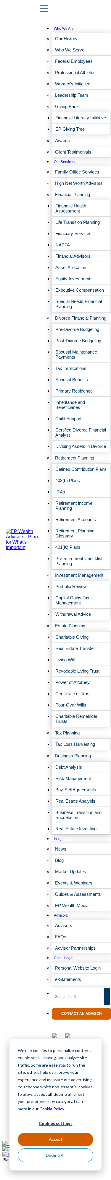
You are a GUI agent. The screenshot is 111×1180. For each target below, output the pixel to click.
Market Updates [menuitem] (70, 871)
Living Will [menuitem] (65, 659)
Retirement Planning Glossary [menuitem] (74, 533)
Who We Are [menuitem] (64, 28)
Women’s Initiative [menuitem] (72, 83)
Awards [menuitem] (62, 140)
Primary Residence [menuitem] (74, 390)
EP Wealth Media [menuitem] (72, 905)
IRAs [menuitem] (60, 491)
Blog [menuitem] (59, 860)
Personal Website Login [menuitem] (78, 967)
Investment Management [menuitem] (79, 575)
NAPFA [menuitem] (62, 244)
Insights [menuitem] (60, 839)
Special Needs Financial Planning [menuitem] (78, 304)
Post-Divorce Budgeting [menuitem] (78, 340)
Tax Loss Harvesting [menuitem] (75, 744)
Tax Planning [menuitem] (67, 732)
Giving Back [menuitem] (67, 106)
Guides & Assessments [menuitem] (78, 894)
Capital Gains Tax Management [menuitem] (72, 600)
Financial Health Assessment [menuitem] (70, 208)
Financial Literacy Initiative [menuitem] (80, 117)
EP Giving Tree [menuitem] (70, 129)
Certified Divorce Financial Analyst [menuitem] (80, 432)
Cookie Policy (51, 1108)
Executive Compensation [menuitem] (79, 290)
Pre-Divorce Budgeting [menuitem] (77, 329)
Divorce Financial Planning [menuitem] (80, 318)
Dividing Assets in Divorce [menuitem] (80, 446)
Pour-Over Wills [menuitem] (70, 704)
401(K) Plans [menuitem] (68, 547)
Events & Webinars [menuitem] (73, 882)
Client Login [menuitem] (63, 958)
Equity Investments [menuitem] (74, 278)
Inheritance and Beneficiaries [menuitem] (70, 405)
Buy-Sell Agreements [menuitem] (75, 789)
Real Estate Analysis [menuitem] (75, 801)
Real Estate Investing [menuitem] (75, 828)
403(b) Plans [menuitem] (67, 480)
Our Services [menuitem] (64, 162)
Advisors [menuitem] (61, 915)
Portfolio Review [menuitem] (71, 586)
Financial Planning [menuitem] (72, 194)
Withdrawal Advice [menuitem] (73, 614)
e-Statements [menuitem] (68, 979)
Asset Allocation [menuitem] (70, 267)
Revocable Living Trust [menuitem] (77, 670)
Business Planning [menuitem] (73, 755)
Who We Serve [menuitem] (69, 49)
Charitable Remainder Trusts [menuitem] (76, 719)
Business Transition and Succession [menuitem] (78, 815)
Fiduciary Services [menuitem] (73, 233)
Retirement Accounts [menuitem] (75, 519)
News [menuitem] (60, 848)
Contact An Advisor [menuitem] (81, 1014)
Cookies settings (56, 1123)
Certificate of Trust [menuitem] (73, 693)
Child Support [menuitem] (68, 418)
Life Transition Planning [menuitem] (77, 222)
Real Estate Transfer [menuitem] (75, 648)
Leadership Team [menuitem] (71, 95)
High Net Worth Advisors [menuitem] (79, 183)
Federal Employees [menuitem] (74, 61)
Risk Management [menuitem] (73, 778)
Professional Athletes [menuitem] (75, 72)
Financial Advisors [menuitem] (73, 256)
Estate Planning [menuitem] (70, 625)
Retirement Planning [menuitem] (74, 457)
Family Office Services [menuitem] (77, 171)
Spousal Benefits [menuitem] (71, 379)
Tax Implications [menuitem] (70, 368)
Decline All (55, 1155)
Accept (55, 1139)
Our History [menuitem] (66, 38)
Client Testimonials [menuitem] (73, 151)
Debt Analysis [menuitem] (68, 767)
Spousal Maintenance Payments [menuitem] (76, 354)
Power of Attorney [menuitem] (72, 682)
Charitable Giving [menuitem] (72, 637)
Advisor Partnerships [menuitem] (75, 948)
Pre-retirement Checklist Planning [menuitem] (78, 561)
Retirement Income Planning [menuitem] (73, 506)
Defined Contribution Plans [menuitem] (81, 469)
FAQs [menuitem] (60, 936)
